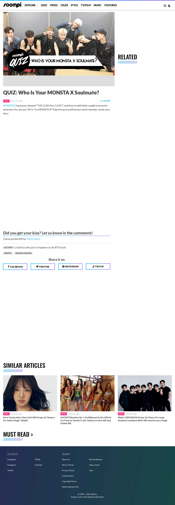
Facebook (16, 266)
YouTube (38, 465)
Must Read (16, 434)
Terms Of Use (68, 465)
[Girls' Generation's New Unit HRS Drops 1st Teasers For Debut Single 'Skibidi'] (30, 393)
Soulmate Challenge (24, 253)
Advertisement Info (70, 487)
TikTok (37, 459)
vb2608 (106, 100)
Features (110, 5)
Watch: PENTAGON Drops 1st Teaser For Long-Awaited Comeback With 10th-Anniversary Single (142, 419)
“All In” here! (33, 238)
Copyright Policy (69, 481)
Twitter (44, 266)
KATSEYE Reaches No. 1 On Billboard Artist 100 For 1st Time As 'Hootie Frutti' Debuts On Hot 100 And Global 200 (86, 420)
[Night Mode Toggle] (169, 6)
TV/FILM (86, 5)
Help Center (94, 465)
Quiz (44, 5)
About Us (66, 459)
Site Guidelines (95, 459)
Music (98, 5)
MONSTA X (9, 105)
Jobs (91, 470)
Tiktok (99, 266)
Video (54, 5)
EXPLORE (30, 5)
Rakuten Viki (93, 497)
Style (74, 5)
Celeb (64, 5)
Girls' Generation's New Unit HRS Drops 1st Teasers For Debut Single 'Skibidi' (29, 419)
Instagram (71, 266)
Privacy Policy (68, 470)
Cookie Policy (68, 476)
